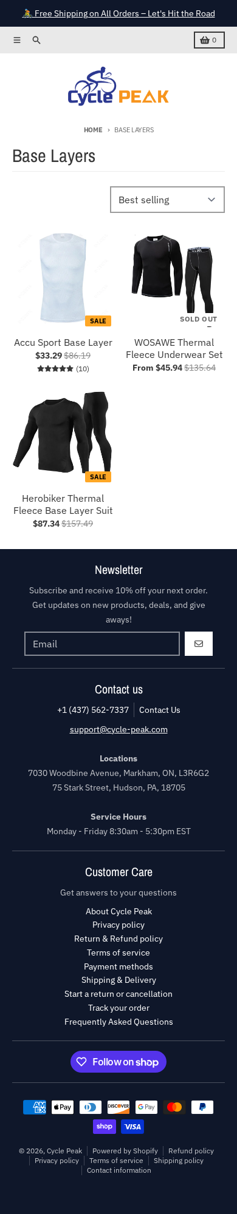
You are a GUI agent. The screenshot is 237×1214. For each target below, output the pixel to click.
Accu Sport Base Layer (63, 342)
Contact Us (159, 709)
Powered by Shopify (125, 1150)
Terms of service (116, 1160)
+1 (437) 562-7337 (93, 709)
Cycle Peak (64, 1150)
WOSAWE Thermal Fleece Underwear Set (174, 348)
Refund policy (191, 1150)
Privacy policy (57, 1160)
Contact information (119, 1170)
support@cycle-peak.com (119, 729)
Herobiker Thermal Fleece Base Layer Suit (63, 504)
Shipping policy (179, 1160)
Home (93, 130)
